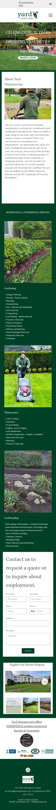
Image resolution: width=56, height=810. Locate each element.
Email (9, 606)
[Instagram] (50, 4)
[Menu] (50, 15)
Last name (34, 594)
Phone (33, 606)
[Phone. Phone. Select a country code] (33, 611)
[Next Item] (44, 681)
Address (9, 618)
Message (10, 630)
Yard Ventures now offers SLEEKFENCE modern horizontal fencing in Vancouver (26, 726)
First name (10, 594)
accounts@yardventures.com (18, 791)
